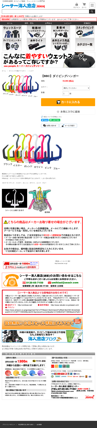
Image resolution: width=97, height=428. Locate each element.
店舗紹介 (87, 23)
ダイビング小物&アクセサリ (17, 71)
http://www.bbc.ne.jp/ (61, 263)
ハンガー (31, 71)
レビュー (67, 23)
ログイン (76, 7)
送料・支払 (29, 23)
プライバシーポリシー (9, 424)
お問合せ (48, 23)
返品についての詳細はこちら (53, 116)
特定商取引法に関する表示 (25, 424)
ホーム (9, 23)
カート (84, 7)
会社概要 (39, 424)
